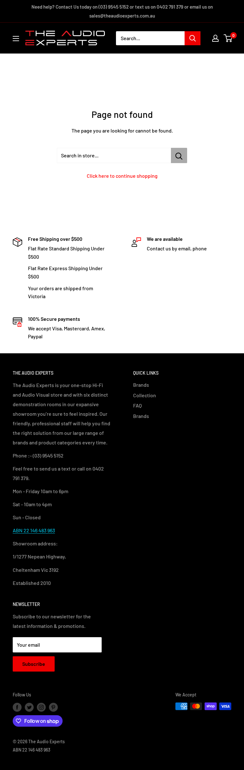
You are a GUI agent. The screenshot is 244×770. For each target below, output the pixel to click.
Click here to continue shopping (122, 176)
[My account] (215, 38)
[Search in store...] (179, 155)
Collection (144, 395)
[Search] (192, 38)
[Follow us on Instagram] (41, 706)
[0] (228, 38)
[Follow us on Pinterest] (53, 706)
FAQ (137, 405)
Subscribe (33, 664)
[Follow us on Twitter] (29, 706)
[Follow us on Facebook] (17, 706)
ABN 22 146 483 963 (34, 530)
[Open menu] (16, 38)
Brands (141, 385)
